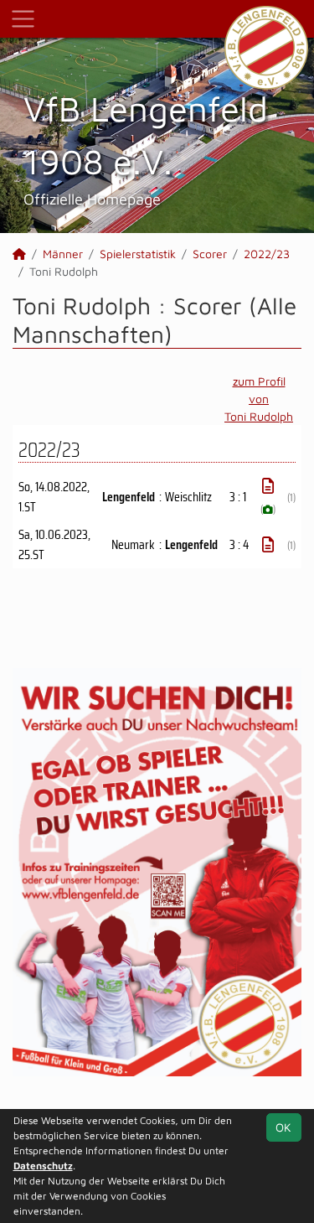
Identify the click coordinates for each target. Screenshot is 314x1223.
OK (283, 1127)
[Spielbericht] (268, 486)
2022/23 (267, 253)
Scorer (210, 253)
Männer (63, 253)
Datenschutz (43, 1165)
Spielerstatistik (138, 253)
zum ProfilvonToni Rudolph (258, 398)
